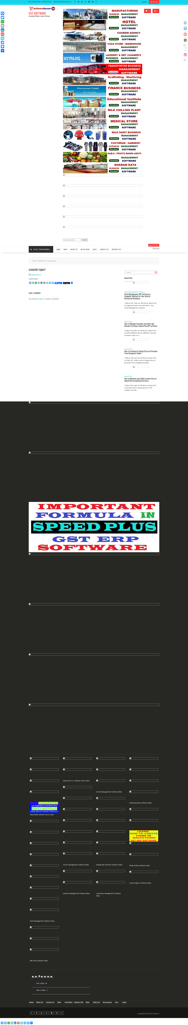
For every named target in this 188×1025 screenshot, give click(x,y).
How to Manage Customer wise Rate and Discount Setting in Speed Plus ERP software (140, 324)
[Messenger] (2, 46)
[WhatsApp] (2, 22)
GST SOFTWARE (37, 13)
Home (58, 249)
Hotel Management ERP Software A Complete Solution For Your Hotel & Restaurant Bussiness (137, 296)
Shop (59, 1002)
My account (85, 249)
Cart (116, 1002)
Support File (116, 249)
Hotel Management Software (134, 292)
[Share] (2, 51)
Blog (95, 249)
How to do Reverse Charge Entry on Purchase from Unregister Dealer (140, 352)
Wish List (96, 1002)
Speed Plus (128, 321)
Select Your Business (41, 249)
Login (124, 1002)
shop (65, 249)
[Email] (2, 26)
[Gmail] (2, 34)
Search (84, 240)
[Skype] (2, 38)
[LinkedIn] (2, 30)
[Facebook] (2, 13)
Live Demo (69, 1002)
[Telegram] (2, 42)
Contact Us (104, 249)
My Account (107, 1002)
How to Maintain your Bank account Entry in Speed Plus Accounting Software (140, 379)
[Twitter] (2, 17)
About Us (73, 249)
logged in (41, 299)
